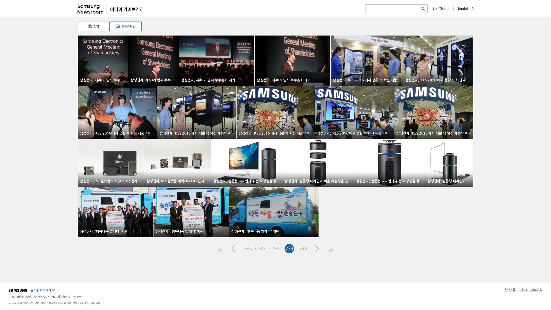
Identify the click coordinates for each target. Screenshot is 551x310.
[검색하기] (423, 8)
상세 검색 (439, 8)
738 (275, 248)
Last (330, 248)
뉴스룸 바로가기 (41, 290)
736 (248, 248)
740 (303, 248)
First (220, 248)
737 (262, 248)
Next (317, 248)
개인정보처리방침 (531, 289)
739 (289, 248)
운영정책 (509, 289)
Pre (234, 248)
